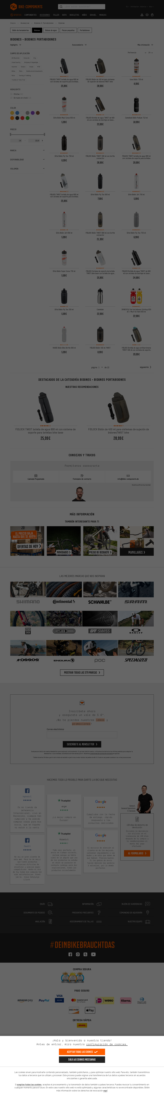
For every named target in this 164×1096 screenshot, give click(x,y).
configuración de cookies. (107, 1044)
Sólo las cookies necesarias (82, 1059)
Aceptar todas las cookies (80, 1052)
